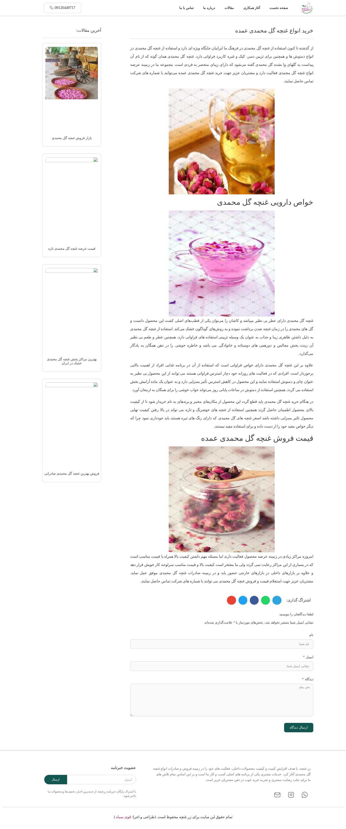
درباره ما (209, 8)
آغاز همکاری (251, 8)
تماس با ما (186, 8)
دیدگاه (308, 679)
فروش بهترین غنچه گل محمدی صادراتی (71, 473)
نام (311, 635)
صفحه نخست (279, 8)
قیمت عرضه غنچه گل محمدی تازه (71, 248)
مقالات (229, 8)
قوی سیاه (123, 817)
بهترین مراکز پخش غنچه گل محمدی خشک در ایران (72, 361)
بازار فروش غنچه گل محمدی (72, 138)
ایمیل (309, 657)
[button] (171, 8)
